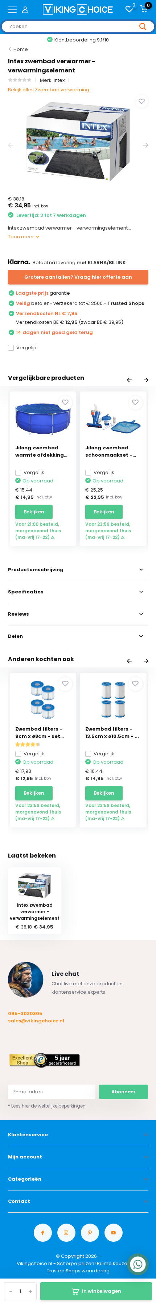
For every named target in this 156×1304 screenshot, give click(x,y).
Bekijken (34, 511)
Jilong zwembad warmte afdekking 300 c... (39, 451)
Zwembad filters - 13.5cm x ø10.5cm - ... (112, 732)
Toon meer (21, 236)
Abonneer (123, 1091)
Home (20, 49)
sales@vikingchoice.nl (36, 1020)
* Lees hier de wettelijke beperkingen (47, 1106)
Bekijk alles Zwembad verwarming (48, 89)
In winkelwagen (101, 1291)
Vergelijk (26, 347)
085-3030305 (25, 1013)
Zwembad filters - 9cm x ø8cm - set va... (38, 732)
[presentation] (10, 145)
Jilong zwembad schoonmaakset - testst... (108, 451)
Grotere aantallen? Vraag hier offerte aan (78, 277)
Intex (59, 80)
